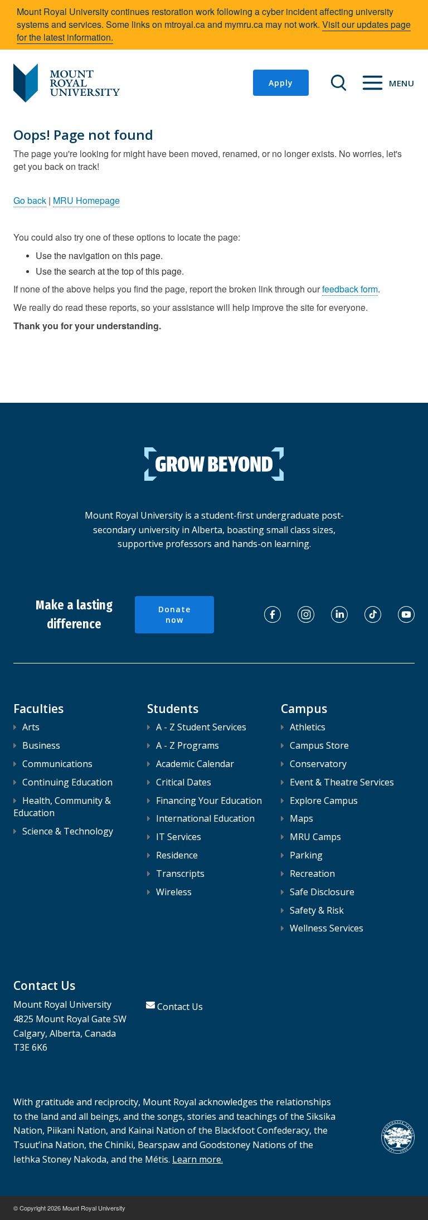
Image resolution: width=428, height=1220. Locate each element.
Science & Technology (67, 831)
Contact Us (180, 1007)
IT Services (178, 837)
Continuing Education (67, 782)
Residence (177, 855)
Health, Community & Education (62, 806)
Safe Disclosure (322, 892)
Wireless (174, 892)
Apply (281, 82)
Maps (301, 818)
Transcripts (180, 873)
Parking (306, 855)
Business (41, 745)
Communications (57, 764)
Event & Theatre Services (342, 782)
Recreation (312, 873)
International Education (205, 818)
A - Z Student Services (201, 727)
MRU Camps (315, 837)
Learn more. (197, 1159)
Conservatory (318, 764)
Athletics (307, 727)
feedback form (350, 288)
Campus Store (319, 745)
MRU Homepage (86, 200)
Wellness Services (326, 928)
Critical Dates (183, 782)
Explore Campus (324, 800)
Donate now (174, 615)
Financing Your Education (209, 800)
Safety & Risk (317, 910)
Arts (31, 727)
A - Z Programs (187, 745)
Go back (29, 200)
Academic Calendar (195, 764)
